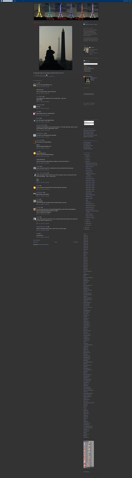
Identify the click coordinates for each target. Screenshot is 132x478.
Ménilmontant (86, 352)
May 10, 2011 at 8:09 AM (42, 101)
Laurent (92, 47)
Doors (85, 308)
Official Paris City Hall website (90, 130)
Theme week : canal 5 (90, 184)
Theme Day (86, 423)
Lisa (37, 82)
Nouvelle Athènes (87, 369)
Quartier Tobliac (87, 394)
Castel (85, 296)
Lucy (37, 151)
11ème (85, 236)
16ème (85, 244)
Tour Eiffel (51, 76)
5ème (85, 260)
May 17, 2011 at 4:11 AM (42, 230)
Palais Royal (86, 376)
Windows (85, 437)
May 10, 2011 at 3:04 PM (42, 169)
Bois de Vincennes (87, 285)
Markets (85, 349)
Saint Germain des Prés (88, 402)
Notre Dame (86, 368)
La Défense (86, 338)
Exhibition (85, 315)
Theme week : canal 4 (90, 185)
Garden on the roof (89, 215)
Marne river (86, 351)
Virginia (37, 217)
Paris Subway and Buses (89, 132)
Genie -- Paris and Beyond (41, 173)
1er (84, 250)
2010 (86, 227)
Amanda (38, 166)
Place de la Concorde (43, 76)
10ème (85, 235)
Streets (85, 413)
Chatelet (85, 301)
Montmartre (86, 355)
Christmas (86, 304)
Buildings (85, 288)
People (85, 385)
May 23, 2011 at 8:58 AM (42, 237)
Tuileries (85, 429)
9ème (85, 266)
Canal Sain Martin (87, 294)
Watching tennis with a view (91, 163)
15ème (85, 243)
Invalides (85, 337)
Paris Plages (86, 380)
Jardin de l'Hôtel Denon (90, 194)
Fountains (85, 318)
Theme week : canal (90, 191)
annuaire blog (86, 471)
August (87, 156)
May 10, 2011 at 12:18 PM (43, 130)
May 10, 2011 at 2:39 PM (42, 163)
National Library (87, 365)
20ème (85, 252)
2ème (85, 254)
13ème (85, 240)
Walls (85, 435)
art (84, 272)
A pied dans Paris (87, 144)
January (88, 225)
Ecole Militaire (86, 310)
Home (56, 242)
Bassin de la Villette (88, 277)
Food (85, 316)
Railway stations (87, 396)
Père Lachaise (86, 387)
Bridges (85, 286)
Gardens (85, 321)
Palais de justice (87, 374)
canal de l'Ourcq (87, 293)
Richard (37, 118)
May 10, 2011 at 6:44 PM (42, 182)
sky (84, 407)
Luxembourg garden (87, 344)
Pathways (85, 384)
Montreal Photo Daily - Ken (41, 226)
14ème (85, 241)
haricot (37, 199)
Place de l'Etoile (87, 388)
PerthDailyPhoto (39, 192)
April (87, 219)
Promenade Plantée (87, 393)
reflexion (85, 398)
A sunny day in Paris (90, 178)
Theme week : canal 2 (90, 189)
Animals (85, 269)
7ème (85, 263)
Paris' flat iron (88, 168)
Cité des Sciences (87, 307)
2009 (86, 229)
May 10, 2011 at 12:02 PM (43, 122)
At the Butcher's (89, 170)
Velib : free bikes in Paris (89, 133)
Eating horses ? (89, 176)
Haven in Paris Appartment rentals (90, 135)
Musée (85, 360)
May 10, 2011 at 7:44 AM (42, 86)
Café (84, 291)
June (87, 159)
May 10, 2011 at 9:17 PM (42, 189)
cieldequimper (39, 104)
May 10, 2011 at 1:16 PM (42, 137)
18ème (85, 247)
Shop (85, 405)
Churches (85, 305)
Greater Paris (86, 326)
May (87, 161)
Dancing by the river (90, 203)
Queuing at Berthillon (90, 209)
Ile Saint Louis (86, 335)
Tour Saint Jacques (87, 427)
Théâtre (85, 421)
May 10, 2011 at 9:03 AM (42, 115)
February (88, 223)
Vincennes (86, 434)
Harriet (37, 185)
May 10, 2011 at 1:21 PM (42, 148)
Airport (85, 268)
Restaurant (86, 399)
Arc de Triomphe (87, 271)
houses (85, 332)
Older (35, 24)
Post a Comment (36, 240)
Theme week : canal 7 (90, 180)
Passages (86, 382)
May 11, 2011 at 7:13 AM (42, 196)
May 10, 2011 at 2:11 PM (42, 156)
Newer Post (35, 242)
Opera (85, 371)
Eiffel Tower (86, 311)
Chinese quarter (87, 302)
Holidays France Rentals (88, 136)
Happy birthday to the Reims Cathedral (93, 79)
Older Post (76, 242)
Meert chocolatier (89, 214)
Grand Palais (86, 322)
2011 (86, 154)
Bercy (85, 282)
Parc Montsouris (87, 379)
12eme (85, 238)
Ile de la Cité (86, 333)
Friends (85, 319)
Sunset (85, 418)
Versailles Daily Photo (88, 148)
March (87, 221)
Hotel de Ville (86, 330)
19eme (85, 249)
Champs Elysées (87, 299)
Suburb (85, 415)
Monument (86, 358)
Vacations (85, 430)
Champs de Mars (87, 297)
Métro (85, 354)
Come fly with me (88, 76)
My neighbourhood (87, 362)
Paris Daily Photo (87, 147)
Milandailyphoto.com (40, 133)
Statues (85, 412)
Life (84, 341)
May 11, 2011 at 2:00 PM (42, 204)
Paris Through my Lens (88, 145)
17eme (85, 246)
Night (85, 366)
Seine (85, 404)
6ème (85, 261)
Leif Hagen (38, 207)
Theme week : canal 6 (90, 182)
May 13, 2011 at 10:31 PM (43, 213)
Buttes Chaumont (87, 290)
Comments (87, 124)
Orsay (85, 372)
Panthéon (85, 377)
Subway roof (88, 201)
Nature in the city (89, 198)
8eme (85, 265)
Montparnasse (86, 357)
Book (37, 233)
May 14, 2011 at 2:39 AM (42, 223)
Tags (84, 419)
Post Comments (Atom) (43, 244)
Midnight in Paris (89, 196)
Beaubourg (86, 280)
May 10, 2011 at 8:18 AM (42, 108)
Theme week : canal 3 (90, 187)
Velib (84, 432)
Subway (85, 416)
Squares (85, 410)
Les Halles (86, 340)
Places (85, 391)
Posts (86, 121)
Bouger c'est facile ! (90, 166)
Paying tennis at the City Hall (91, 164)
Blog (84, 283)
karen (37, 111)
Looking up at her (89, 172)
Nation (85, 363)
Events (85, 313)
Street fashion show (90, 207)
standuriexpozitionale (40, 125)
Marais (85, 347)
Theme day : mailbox (90, 217)
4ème (85, 258)
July (87, 157)
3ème (85, 257)
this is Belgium (39, 96)
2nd (84, 255)
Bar (84, 275)
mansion (85, 346)
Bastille (85, 279)
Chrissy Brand (39, 140)
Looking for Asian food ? (90, 205)
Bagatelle (85, 274)
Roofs (85, 401)
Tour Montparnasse (87, 426)
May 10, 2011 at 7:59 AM (42, 93)
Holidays (85, 327)
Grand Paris (86, 324)
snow (85, 409)
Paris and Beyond (87, 142)
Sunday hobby (88, 193)
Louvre (85, 343)
